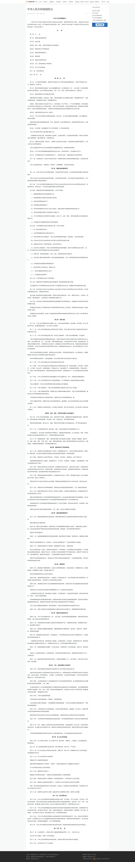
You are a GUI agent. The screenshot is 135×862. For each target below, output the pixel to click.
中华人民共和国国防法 (97, 17)
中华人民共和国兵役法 (97, 15)
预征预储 (51, 1)
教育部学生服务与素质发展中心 (38, 856)
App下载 (94, 854)
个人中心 (40, 1)
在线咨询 (92, 1)
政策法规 (77, 1)
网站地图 (85, 854)
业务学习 (87, 1)
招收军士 (65, 1)
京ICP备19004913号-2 (88, 858)
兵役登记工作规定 (96, 10)
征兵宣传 (82, 1)
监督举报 (97, 1)
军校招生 (71, 1)
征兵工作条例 (95, 13)
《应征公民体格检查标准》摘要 (99, 20)
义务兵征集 (58, 1)
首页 (36, 1)
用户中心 (104, 1)
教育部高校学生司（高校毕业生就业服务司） (49, 854)
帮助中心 (89, 854)
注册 (108, 1)
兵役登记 (45, 1)
